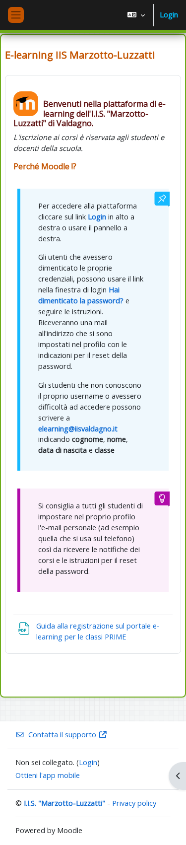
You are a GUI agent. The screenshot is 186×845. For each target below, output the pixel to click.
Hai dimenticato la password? (81, 294)
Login (169, 14)
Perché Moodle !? (44, 166)
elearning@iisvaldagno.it (78, 428)
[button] (136, 15)
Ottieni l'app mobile (47, 775)
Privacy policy (134, 803)
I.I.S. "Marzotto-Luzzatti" (64, 803)
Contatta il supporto (62, 734)
